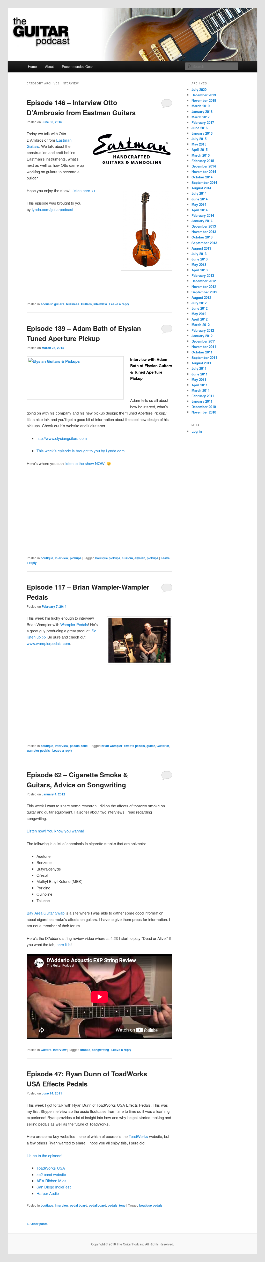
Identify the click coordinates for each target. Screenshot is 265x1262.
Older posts (37, 1223)
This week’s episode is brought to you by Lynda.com (80, 450)
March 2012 (201, 324)
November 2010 (204, 412)
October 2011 (202, 352)
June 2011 (200, 374)
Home (32, 66)
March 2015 (201, 155)
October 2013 (202, 237)
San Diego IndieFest (53, 1187)
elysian (140, 558)
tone (84, 745)
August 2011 (201, 362)
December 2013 (204, 226)
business (72, 304)
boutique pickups (107, 558)
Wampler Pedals (74, 624)
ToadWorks (138, 1136)
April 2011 (200, 384)
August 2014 (201, 187)
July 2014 (199, 193)
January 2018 (202, 111)
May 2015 (199, 144)
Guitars (86, 304)
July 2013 (199, 253)
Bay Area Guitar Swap (45, 913)
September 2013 (204, 242)
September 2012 (204, 291)
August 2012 (201, 297)
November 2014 (204, 171)
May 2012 (199, 313)
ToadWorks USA (50, 1168)
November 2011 (204, 346)
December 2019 (204, 94)
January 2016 (202, 133)
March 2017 (201, 116)
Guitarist (163, 745)
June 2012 (200, 308)
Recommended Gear (77, 66)
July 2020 (199, 89)
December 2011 (204, 341)
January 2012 (202, 335)
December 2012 (204, 280)
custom (127, 558)
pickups (76, 558)
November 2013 (204, 231)
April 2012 (200, 319)
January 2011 (202, 401)
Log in (197, 431)
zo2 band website (51, 1174)
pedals (75, 745)
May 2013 (199, 264)
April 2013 (200, 269)
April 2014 (200, 209)
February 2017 (203, 122)
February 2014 (203, 215)
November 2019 (204, 100)
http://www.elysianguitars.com (61, 438)
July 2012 (199, 302)
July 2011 (199, 368)
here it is (63, 944)
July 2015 (199, 138)
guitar (150, 745)
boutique (47, 558)
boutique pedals (151, 1205)
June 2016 (200, 127)
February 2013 (203, 275)
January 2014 (202, 220)
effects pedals (134, 745)
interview (100, 304)
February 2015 (203, 160)
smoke (85, 1049)
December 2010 (204, 406)
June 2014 (200, 199)
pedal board (78, 1205)
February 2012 (203, 330)
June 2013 (200, 259)
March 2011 (201, 390)
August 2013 (201, 248)
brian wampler (111, 745)
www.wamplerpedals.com (48, 643)
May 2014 (199, 204)
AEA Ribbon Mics (51, 1180)
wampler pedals (38, 750)
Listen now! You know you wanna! (55, 830)
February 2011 (203, 395)
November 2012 (204, 286)
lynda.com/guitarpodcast (52, 209)
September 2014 (204, 182)
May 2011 (199, 379)
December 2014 (204, 166)
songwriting (100, 1049)
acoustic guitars (52, 304)
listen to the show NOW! (86, 463)
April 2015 (200, 149)
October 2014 (202, 177)
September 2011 (204, 357)
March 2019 (201, 105)
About (49, 66)
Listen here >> (83, 190)
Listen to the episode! (44, 1155)
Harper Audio (47, 1193)
